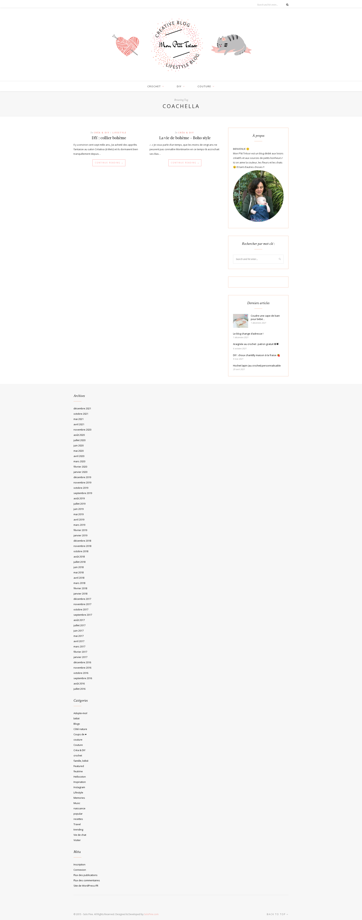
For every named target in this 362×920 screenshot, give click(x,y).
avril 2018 (79, 577)
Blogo (77, 723)
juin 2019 (79, 509)
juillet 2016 (79, 688)
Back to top (277, 914)
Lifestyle (119, 132)
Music (77, 803)
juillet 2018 (79, 562)
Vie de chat (80, 835)
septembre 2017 (83, 614)
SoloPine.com (151, 914)
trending (78, 829)
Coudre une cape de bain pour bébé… (265, 317)
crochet (154, 86)
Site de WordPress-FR (86, 885)
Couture (78, 745)
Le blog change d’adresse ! (248, 333)
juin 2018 (79, 567)
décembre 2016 (82, 662)
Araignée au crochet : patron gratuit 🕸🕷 (256, 344)
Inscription (79, 864)
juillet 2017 (79, 625)
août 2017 (79, 620)
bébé (77, 718)
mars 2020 (79, 461)
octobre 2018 (81, 551)
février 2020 (80, 466)
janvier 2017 (80, 657)
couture (204, 86)
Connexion (80, 869)
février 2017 (80, 651)
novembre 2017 (82, 604)
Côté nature (80, 729)
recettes (78, 819)
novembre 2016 (82, 667)
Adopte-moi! (80, 713)
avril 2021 (79, 424)
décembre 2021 (82, 408)
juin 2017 (79, 630)
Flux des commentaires (87, 880)
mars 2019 (79, 524)
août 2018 (79, 556)
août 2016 (79, 683)
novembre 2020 (82, 429)
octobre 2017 (81, 609)
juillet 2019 (79, 503)
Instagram (79, 787)
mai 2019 (79, 514)
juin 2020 (79, 445)
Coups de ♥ (80, 734)
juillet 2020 (79, 440)
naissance (79, 808)
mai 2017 (79, 636)
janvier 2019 (80, 535)
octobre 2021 (81, 413)
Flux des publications (85, 875)
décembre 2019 (82, 477)
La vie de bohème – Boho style (185, 137)
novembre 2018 (82, 546)
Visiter (77, 840)
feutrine (78, 771)
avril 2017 (79, 641)
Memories (79, 797)
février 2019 (80, 530)
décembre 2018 (82, 540)
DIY (179, 86)
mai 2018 (79, 572)
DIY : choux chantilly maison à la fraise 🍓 (256, 355)
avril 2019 (79, 519)
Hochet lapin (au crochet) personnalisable (257, 365)
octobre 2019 (81, 487)
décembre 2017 (82, 599)
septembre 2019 (83, 493)
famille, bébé (81, 760)
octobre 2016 (81, 673)
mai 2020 (79, 450)
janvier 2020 (80, 472)
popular (78, 813)
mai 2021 (79, 419)
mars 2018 (79, 583)
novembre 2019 (82, 482)
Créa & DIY (101, 132)
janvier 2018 (80, 593)
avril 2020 (79, 456)
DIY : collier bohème (109, 137)
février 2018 (80, 588)
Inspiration (80, 782)
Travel (77, 824)
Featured (79, 766)
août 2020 (79, 435)
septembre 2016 (83, 678)
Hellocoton (80, 776)
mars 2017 (79, 646)
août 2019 (79, 498)
